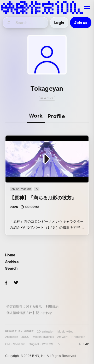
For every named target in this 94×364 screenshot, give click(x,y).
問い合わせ (44, 312)
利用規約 (52, 306)
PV (59, 344)
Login (59, 22)
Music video (65, 331)
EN (79, 344)
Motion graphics (43, 336)
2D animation (45, 331)
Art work (62, 336)
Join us (80, 22)
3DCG (25, 336)
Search (11, 268)
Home (10, 255)
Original (34, 344)
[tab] (36, 116)
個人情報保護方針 (19, 312)
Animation (11, 336)
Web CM (48, 344)
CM (7, 344)
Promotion (78, 336)
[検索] (9, 22)
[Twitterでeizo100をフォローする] (16, 283)
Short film (19, 344)
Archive (12, 261)
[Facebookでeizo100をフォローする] (6, 283)
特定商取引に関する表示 (24, 306)
